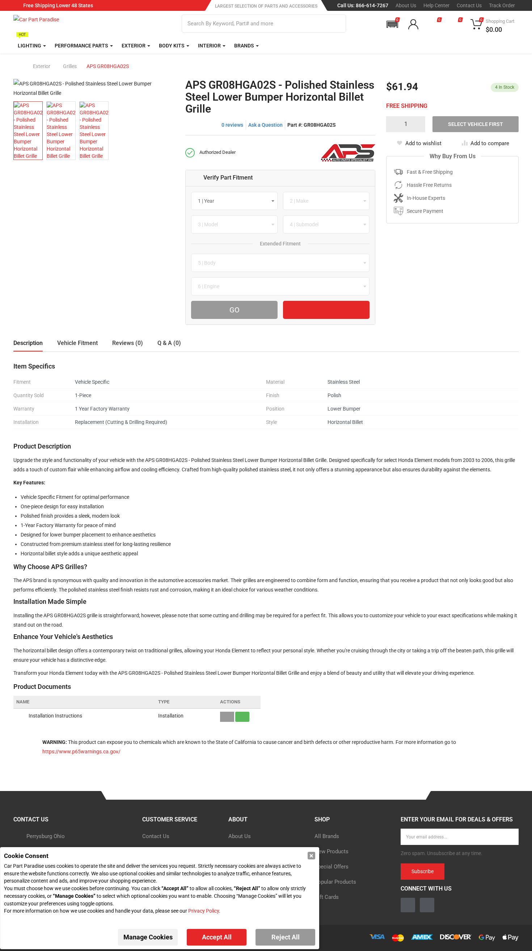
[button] (392, 24)
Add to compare (489, 143)
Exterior (41, 66)
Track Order (502, 5)
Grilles (70, 66)
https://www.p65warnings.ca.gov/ (81, 751)
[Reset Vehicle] (326, 310)
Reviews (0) (127, 343)
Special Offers (331, 866)
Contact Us (469, 5)
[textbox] (208, 201)
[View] (227, 717)
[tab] (280, 178)
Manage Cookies (148, 937)
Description (28, 343)
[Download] (242, 717)
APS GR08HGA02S (107, 66)
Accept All (217, 937)
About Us (406, 5)
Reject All (285, 937)
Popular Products (335, 882)
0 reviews (232, 125)
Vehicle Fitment (77, 343)
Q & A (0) (169, 343)
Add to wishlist (423, 143)
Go (234, 310)
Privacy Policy (203, 911)
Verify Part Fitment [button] (228, 177)
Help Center (436, 5)
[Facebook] (408, 905)
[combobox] (234, 201)
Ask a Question (265, 125)
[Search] (336, 23)
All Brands (326, 836)
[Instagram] (427, 905)
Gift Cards (326, 897)
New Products (331, 851)
